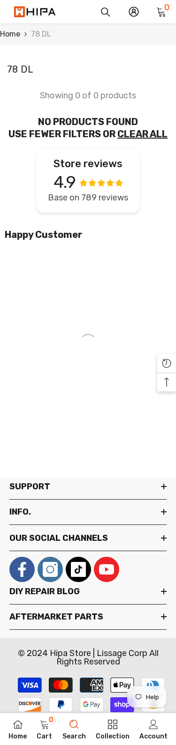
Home (10, 34)
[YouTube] (106, 569)
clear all (142, 134)
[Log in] (134, 12)
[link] (44, 729)
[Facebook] (22, 569)
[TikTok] (78, 569)
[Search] (105, 12)
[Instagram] (50, 569)
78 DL (41, 34)
